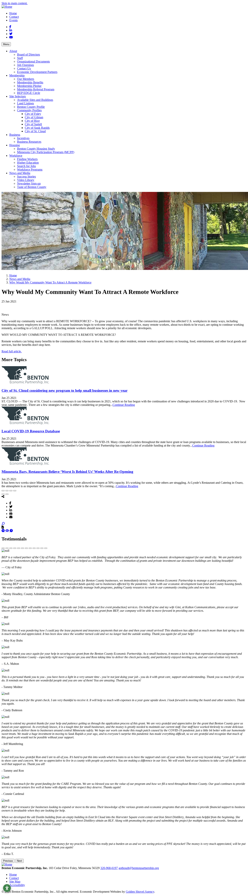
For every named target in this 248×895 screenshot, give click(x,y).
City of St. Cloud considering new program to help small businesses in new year (64, 390)
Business (14, 134)
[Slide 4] (14, 548)
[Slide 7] (26, 548)
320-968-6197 (109, 868)
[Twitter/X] (10, 506)
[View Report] (7, 530)
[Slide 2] (7, 548)
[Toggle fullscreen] (10, 490)
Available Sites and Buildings (35, 99)
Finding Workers (27, 159)
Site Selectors (17, 96)
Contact (14, 16)
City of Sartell (33, 124)
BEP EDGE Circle (28, 92)
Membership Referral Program (35, 89)
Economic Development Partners (37, 72)
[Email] (10, 517)
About (13, 51)
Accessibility (17, 885)
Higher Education (28, 162)
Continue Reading (124, 404)
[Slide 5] (18, 548)
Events (13, 20)
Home (13, 13)
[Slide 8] (30, 548)
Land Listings (25, 103)
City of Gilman (34, 117)
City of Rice (32, 120)
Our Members (25, 79)
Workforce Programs (29, 169)
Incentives (23, 138)
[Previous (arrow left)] (3, 494)
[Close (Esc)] (3, 490)
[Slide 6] (22, 548)
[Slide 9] (34, 548)
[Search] (3, 523)
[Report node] (3, 527)
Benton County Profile (31, 106)
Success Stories (26, 176)
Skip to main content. (15, 3)
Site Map (14, 881)
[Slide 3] (10, 548)
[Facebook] (10, 503)
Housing (14, 145)
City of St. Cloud (35, 131)
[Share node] (3, 496)
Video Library (25, 180)
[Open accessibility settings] (7, 888)
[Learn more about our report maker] (11, 530)
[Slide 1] (3, 548)
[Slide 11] (41, 548)
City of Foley (33, 113)
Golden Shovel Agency (140, 891)
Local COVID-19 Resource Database (31, 431)
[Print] (10, 513)
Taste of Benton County (31, 187)
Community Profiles (29, 110)
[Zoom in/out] (14, 490)
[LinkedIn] (10, 510)
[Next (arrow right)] (7, 494)
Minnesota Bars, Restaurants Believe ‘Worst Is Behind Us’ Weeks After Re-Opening (67, 472)
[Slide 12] (45, 548)
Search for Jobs (26, 166)
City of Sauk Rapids (37, 127)
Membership (17, 75)
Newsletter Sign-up (29, 183)
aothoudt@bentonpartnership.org (139, 868)
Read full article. (12, 351)
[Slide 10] (38, 548)
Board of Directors (28, 54)
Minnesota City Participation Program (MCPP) (45, 152)
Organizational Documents (33, 61)
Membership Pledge (29, 86)
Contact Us (24, 68)
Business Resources (29, 141)
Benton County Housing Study (36, 148)
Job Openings (25, 65)
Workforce (15, 155)
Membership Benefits (30, 82)
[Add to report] (3, 530)
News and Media (19, 173)
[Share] (7, 490)
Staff (20, 58)
